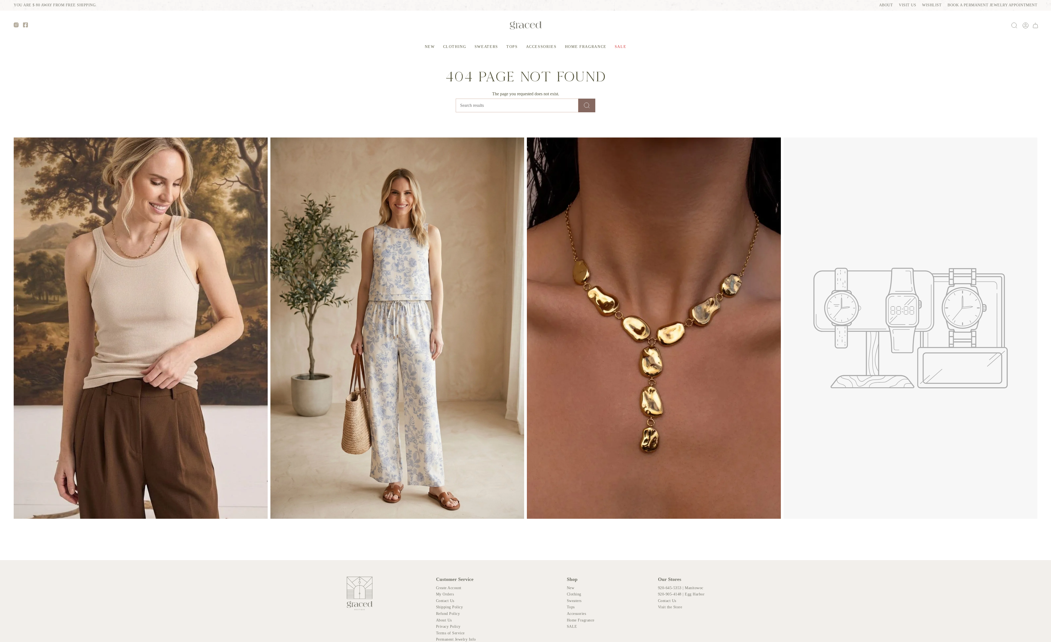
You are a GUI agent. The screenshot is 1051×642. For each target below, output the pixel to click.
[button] (454, 47)
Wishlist (932, 5)
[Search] (586, 105)
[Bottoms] (397, 327)
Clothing (574, 594)
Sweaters (574, 601)
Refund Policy (448, 614)
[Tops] (141, 327)
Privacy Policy (448, 626)
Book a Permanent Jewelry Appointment (992, 5)
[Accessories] (654, 327)
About (886, 5)
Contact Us (445, 601)
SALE (572, 626)
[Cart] (1035, 25)
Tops (571, 607)
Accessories (576, 614)
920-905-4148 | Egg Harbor (681, 594)
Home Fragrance (580, 620)
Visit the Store (670, 607)
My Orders (445, 594)
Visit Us (907, 5)
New (570, 588)
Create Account (448, 588)
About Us (444, 620)
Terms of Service (450, 633)
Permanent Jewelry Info (456, 639)
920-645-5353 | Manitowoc (680, 588)
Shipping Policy (449, 607)
